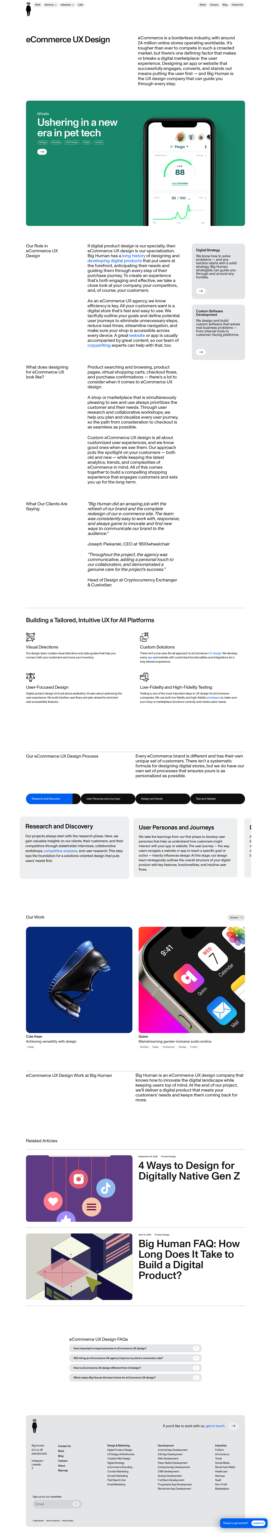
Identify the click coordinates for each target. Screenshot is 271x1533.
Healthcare (221, 1471)
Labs (80, 4)
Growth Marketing (117, 1476)
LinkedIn (36, 1464)
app (150, 657)
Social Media (222, 1463)
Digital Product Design (119, 1450)
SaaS (218, 1480)
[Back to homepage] (28, 9)
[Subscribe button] (76, 1504)
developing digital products (115, 261)
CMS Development (168, 1471)
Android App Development (172, 1450)
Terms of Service (53, 1520)
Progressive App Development (175, 1484)
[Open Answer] (196, 1348)
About (203, 4)
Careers (214, 4)
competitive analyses (60, 851)
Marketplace (222, 1489)
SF (41, 1450)
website (137, 335)
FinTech (219, 1450)
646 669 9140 (39, 1454)
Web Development (168, 1458)
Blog (225, 4)
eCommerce (222, 1454)
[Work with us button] (233, 1426)
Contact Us (237, 4)
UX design (214, 653)
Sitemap (63, 1470)
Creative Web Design (118, 1458)
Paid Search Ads (116, 1480)
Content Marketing (117, 1471)
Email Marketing (116, 1484)
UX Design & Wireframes (120, 1454)
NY (33, 1450)
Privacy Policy (67, 1520)
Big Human (39, 1520)
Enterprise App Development (174, 1467)
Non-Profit (221, 1484)
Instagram (37, 1461)
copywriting (99, 345)
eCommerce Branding (119, 1467)
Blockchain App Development (174, 1489)
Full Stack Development (171, 1480)
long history (133, 256)
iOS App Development (170, 1454)
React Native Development (172, 1463)
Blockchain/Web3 (225, 1467)
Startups (220, 1476)
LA (37, 1450)
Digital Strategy (115, 1463)
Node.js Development (170, 1476)
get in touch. (215, 1426)
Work (37, 4)
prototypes (213, 698)
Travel (218, 1458)
